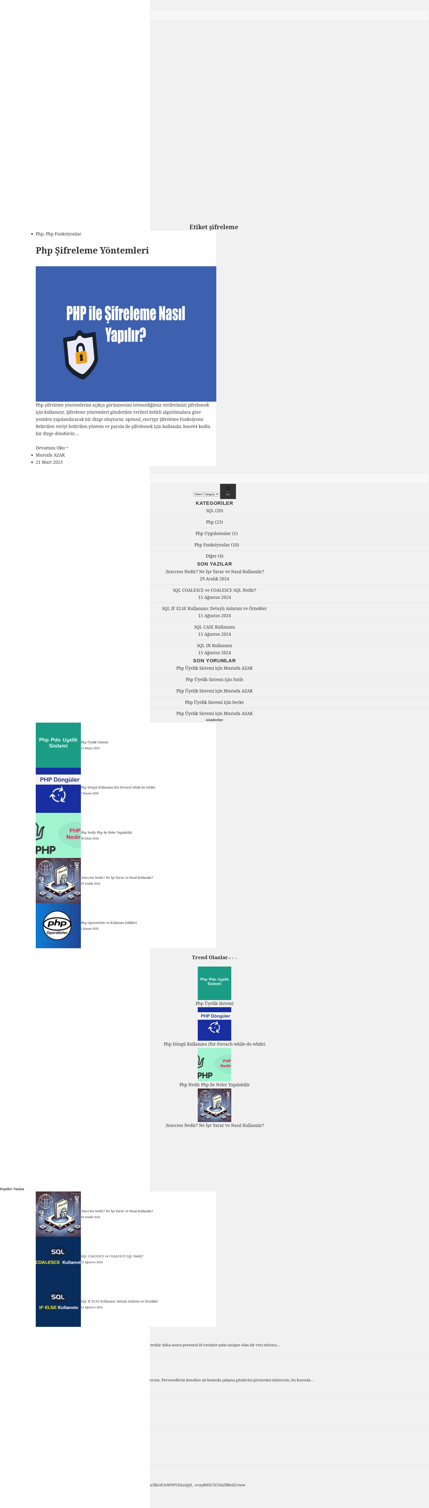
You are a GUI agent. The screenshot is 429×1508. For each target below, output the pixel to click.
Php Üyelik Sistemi (195, 668)
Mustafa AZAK (238, 668)
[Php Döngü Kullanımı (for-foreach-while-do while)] (58, 790)
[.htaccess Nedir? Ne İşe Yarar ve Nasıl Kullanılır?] (58, 880)
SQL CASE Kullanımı (214, 627)
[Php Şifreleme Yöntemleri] (126, 333)
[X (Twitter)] (8, 135)
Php (40, 234)
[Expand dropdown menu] (20, 153)
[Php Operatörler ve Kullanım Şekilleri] (58, 925)
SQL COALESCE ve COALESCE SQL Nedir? (214, 590)
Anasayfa (15, 160)
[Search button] (228, 491)
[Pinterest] (19, 135)
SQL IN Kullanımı (214, 645)
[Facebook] (3, 135)
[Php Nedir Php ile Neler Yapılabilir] (58, 835)
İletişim (13, 167)
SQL (210, 511)
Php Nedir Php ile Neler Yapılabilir (106, 832)
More (6, 152)
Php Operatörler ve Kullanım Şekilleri (109, 923)
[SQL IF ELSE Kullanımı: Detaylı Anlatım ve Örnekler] (58, 1304)
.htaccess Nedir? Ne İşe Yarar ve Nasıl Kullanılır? (214, 572)
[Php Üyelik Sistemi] (58, 745)
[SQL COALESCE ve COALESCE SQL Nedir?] (58, 1259)
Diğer (211, 556)
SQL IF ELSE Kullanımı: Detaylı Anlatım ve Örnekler (214, 608)
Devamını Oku (52, 448)
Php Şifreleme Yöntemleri (92, 250)
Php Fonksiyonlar (63, 234)
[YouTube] (24, 135)
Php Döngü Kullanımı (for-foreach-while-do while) (118, 787)
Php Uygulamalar (213, 533)
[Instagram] (14, 135)
